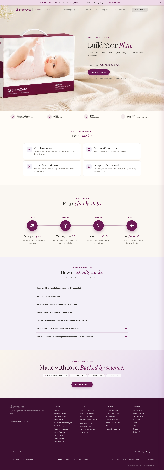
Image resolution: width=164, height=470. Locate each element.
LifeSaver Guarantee (61, 429)
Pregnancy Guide (86, 427)
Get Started (99, 72)
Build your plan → (115, 3)
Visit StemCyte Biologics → (144, 452)
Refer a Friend (58, 435)
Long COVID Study (112, 413)
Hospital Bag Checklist (87, 430)
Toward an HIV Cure (113, 423)
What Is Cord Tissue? (87, 416)
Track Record (137, 410)
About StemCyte (138, 413)
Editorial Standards (128, 459)
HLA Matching (59, 426)
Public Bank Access (60, 416)
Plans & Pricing (59, 410)
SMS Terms (139, 459)
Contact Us (136, 432)
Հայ (79, 460)
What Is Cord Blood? (87, 413)
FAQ (134, 426)
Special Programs (59, 432)
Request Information (113, 429)
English (60, 460)
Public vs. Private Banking (88, 420)
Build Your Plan (140, 10)
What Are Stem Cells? (87, 410)
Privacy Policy (116, 459)
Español (67, 460)
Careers (135, 429)
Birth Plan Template (86, 433)
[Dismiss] (160, 2)
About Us (109, 426)
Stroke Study (110, 416)
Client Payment (59, 441)
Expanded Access (139, 416)
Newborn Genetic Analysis (63, 423)
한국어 (86, 459)
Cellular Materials (112, 410)
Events (135, 423)
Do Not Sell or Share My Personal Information (141, 465)
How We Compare (60, 413)
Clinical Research (112, 420)
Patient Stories (59, 438)
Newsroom (136, 420)
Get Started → (82, 384)
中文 (74, 459)
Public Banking (59, 420)
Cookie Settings (149, 459)
